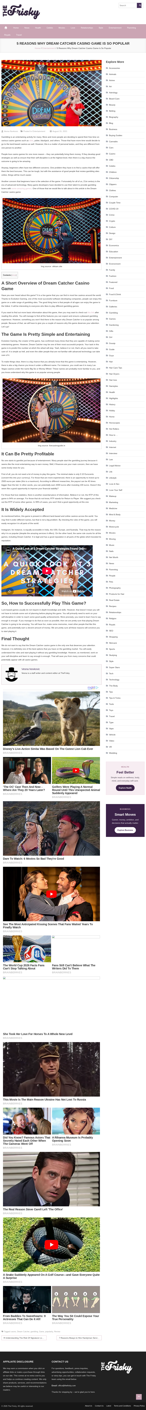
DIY (110, 239)
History (112, 404)
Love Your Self (115, 490)
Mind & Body (114, 514)
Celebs (50, 28)
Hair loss (113, 380)
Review (57, 1332)
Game (41, 1332)
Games (112, 319)
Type (111, 722)
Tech (111, 673)
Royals (7, 35)
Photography (115, 588)
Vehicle (112, 735)
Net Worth (113, 557)
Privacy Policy (139, 1406)
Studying (113, 655)
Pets (111, 582)
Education (113, 251)
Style (101, 28)
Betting (112, 111)
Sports (112, 649)
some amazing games (22, 188)
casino (13, 1332)
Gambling (113, 313)
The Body (113, 686)
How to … (113, 435)
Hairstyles (113, 386)
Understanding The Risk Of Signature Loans (25, 1338)
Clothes (112, 190)
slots (31, 140)
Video (111, 741)
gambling (34, 1332)
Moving (112, 539)
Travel (19, 35)
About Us (88, 1406)
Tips (111, 692)
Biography (113, 117)
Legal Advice (114, 465)
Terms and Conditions (122, 1406)
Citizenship (114, 178)
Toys (111, 710)
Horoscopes (114, 423)
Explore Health (125, 788)
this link (91, 312)
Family (112, 270)
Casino (112, 154)
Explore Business (125, 830)
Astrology (113, 92)
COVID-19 (113, 209)
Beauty (112, 105)
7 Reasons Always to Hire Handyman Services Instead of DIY (80, 1338)
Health (38, 28)
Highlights (113, 398)
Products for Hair (116, 594)
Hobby (112, 410)
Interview (113, 453)
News (26, 28)
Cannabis (113, 141)
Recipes (112, 606)
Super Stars (114, 667)
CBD (111, 160)
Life (110, 472)
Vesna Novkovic (11, 131)
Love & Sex (114, 484)
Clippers (112, 184)
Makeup (112, 496)
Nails (111, 551)
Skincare (113, 643)
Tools (111, 704)
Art (110, 86)
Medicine (113, 508)
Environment (114, 264)
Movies (62, 28)
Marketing (113, 502)
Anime (112, 80)
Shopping (113, 637)
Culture (112, 227)
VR (110, 747)
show (14, 275)
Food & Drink (115, 294)
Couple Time (114, 203)
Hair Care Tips (115, 368)
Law (111, 459)
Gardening (114, 325)
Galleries (113, 306)
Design (112, 233)
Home (16, 28)
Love (73, 28)
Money (112, 520)
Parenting (131, 28)
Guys (111, 355)
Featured (113, 282)
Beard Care (114, 99)
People (112, 576)
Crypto (112, 221)
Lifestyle (112, 478)
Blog (111, 123)
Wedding (113, 753)
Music (111, 545)
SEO (111, 631)
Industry (112, 441)
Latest (108, 1406)
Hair (111, 361)
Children (113, 172)
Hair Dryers (114, 374)
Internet (112, 447)
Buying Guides (115, 135)
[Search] (139, 5)
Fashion (112, 276)
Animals (112, 74)
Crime (111, 215)
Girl (110, 337)
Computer (113, 196)
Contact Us (99, 1406)
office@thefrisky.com (67, 1386)
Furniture (113, 300)
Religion (112, 618)
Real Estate (114, 600)
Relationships (87, 28)
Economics (114, 245)
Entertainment (115, 28)
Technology (114, 679)
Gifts (111, 331)
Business (113, 129)
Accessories (114, 68)
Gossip (112, 343)
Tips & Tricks (114, 698)
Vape (111, 728)
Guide (111, 349)
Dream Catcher (23, 1332)
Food (111, 288)
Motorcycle (114, 527)
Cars (111, 147)
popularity (49, 1332)
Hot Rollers (114, 429)
